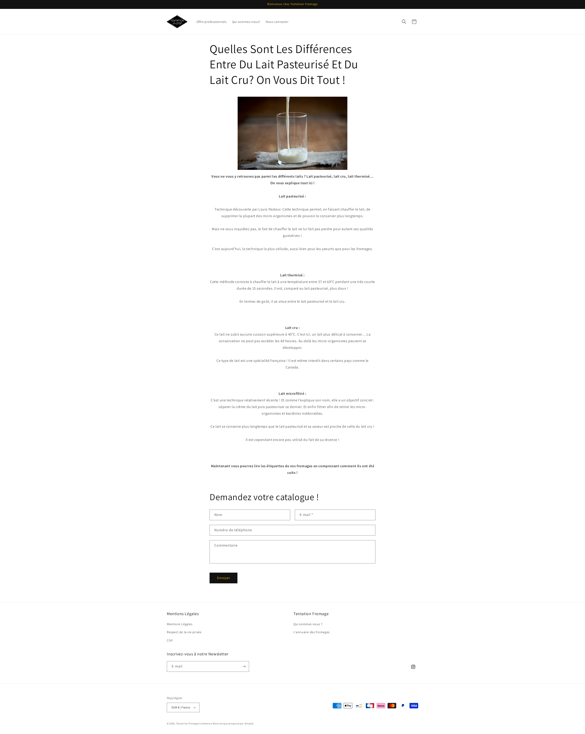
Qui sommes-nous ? (307, 624)
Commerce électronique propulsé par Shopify (226, 723)
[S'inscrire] (244, 666)
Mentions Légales (180, 624)
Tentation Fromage (187, 723)
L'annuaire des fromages (311, 632)
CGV (170, 640)
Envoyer (223, 578)
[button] (404, 22)
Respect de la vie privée (184, 632)
